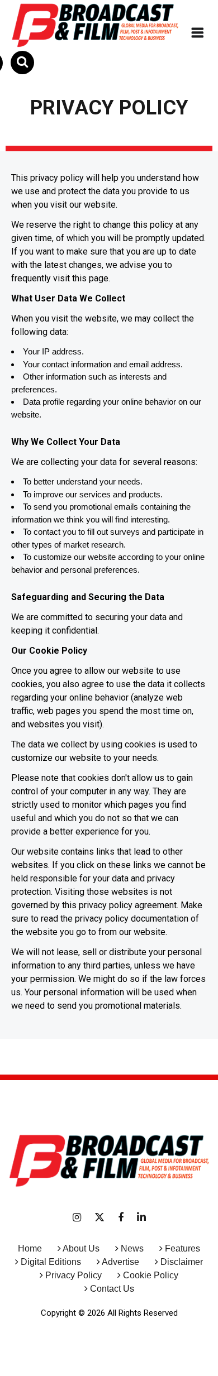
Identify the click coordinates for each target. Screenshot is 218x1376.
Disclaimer (181, 1262)
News (132, 1248)
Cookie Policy (150, 1275)
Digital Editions (51, 1262)
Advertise (119, 1262)
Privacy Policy (73, 1275)
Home (30, 1248)
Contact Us (112, 1288)
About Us (81, 1248)
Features (182, 1248)
